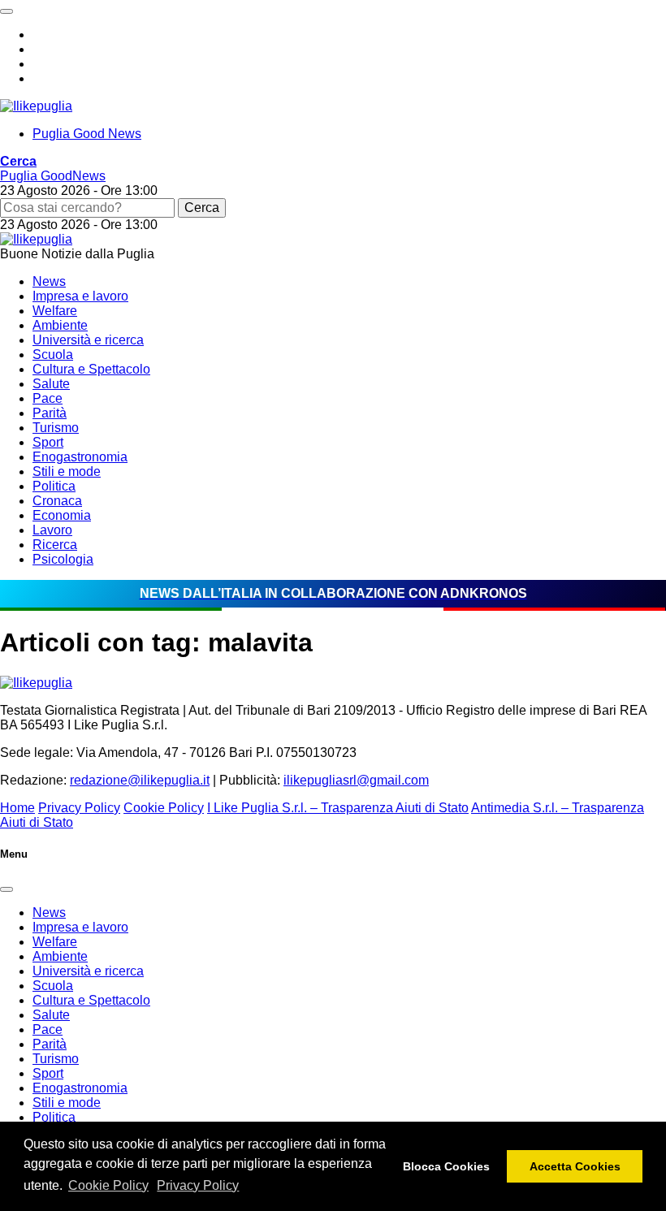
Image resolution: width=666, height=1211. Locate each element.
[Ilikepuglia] (36, 106)
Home (17, 808)
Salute (51, 384)
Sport (47, 442)
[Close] (6, 889)
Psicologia (62, 559)
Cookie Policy (108, 1185)
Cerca (201, 207)
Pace (47, 398)
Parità (49, 413)
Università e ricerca (88, 340)
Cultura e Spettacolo (91, 369)
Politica (54, 486)
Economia (61, 515)
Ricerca (54, 544)
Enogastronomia (80, 457)
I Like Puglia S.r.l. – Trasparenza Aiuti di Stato (338, 808)
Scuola (52, 354)
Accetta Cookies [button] (575, 1166)
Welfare (54, 311)
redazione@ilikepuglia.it (140, 780)
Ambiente (60, 325)
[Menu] (6, 11)
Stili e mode (66, 471)
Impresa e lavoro (80, 296)
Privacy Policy (198, 1185)
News (49, 281)
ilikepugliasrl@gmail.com (356, 780)
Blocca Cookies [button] (446, 1166)
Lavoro (52, 530)
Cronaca (57, 501)
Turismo (55, 428)
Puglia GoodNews (53, 176)
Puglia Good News (86, 134)
